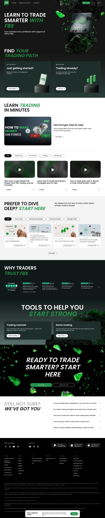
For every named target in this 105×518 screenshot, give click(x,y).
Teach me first (63, 385)
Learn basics (12, 89)
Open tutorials (12, 336)
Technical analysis (55, 219)
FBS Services (58, 156)
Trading (45, 156)
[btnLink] (33, 189)
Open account (86, 2)
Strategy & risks (72, 219)
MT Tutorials (32, 156)
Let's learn (58, 137)
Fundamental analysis (36, 219)
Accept (74, 514)
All (8, 156)
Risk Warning (7, 503)
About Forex (18, 156)
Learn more (61, 336)
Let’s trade (41, 385)
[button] (77, 403)
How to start (19, 219)
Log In (93, 2)
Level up (60, 89)
